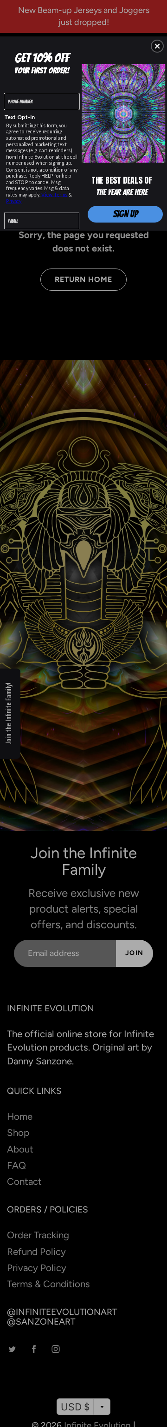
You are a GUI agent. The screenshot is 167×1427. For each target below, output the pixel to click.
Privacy (14, 201)
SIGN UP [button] (125, 214)
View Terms (54, 195)
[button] (157, 46)
